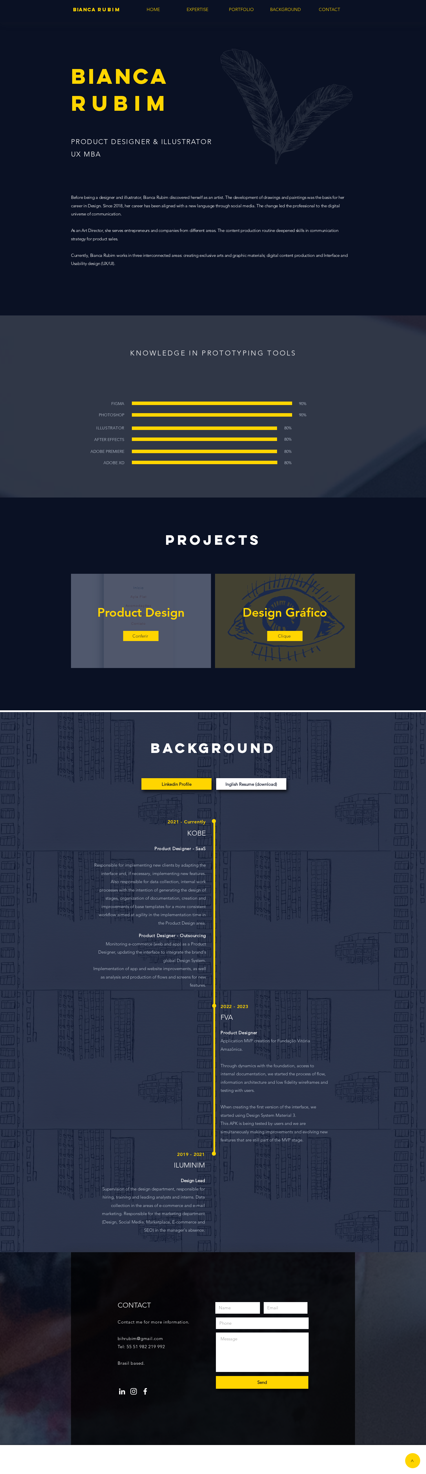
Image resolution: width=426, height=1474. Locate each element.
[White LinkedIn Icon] (122, 1391)
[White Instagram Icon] (133, 1391)
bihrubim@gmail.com (140, 1338)
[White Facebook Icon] (145, 1391)
